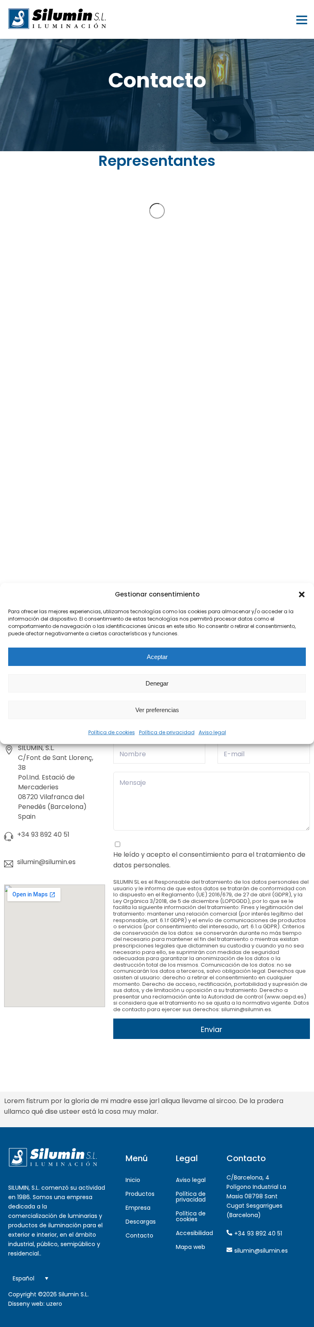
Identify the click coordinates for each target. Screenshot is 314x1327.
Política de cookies (111, 732)
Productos (140, 1194)
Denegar (157, 683)
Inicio (133, 1180)
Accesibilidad (194, 1233)
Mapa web (190, 1247)
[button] (302, 594)
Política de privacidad (167, 732)
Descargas (141, 1222)
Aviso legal (212, 732)
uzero (54, 1304)
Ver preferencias (157, 709)
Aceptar (157, 656)
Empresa (138, 1208)
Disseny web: (26, 1304)
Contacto (139, 1235)
